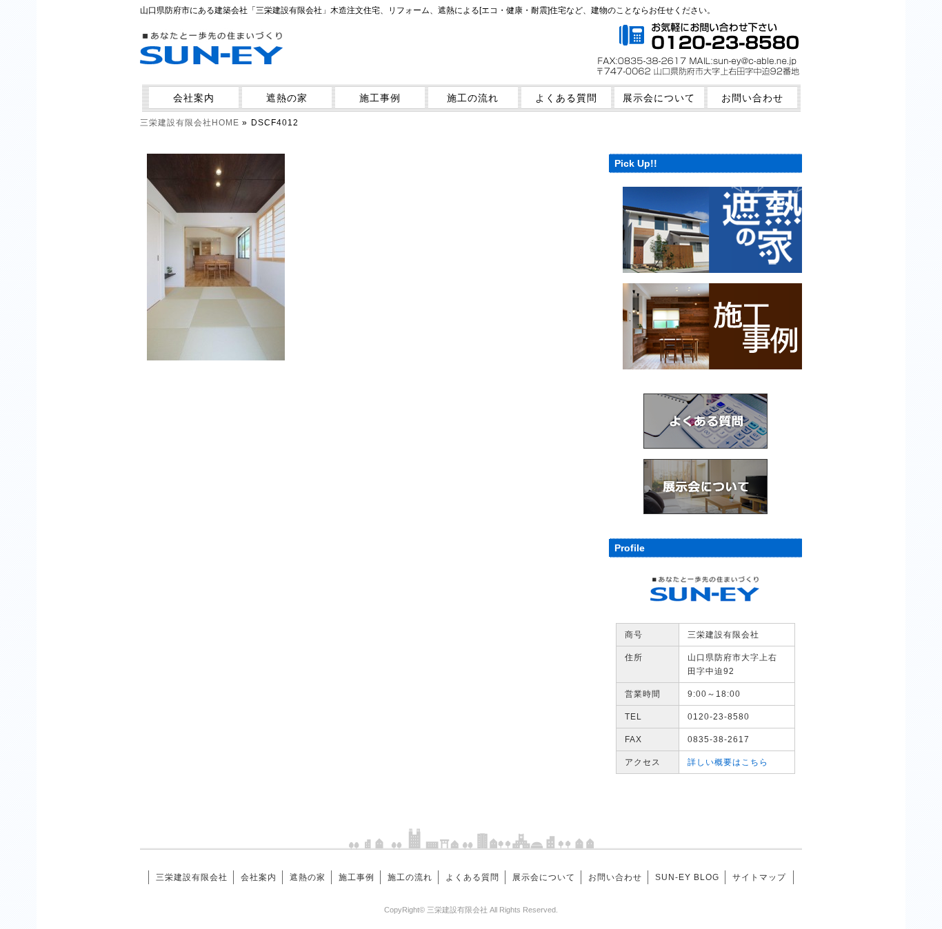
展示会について (659, 97)
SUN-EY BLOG (687, 877)
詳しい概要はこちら (728, 762)
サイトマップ (759, 877)
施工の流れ (473, 97)
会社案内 (193, 97)
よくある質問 (566, 97)
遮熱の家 (287, 97)
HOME (189, 122)
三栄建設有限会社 (192, 877)
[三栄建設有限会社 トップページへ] (212, 73)
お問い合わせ (752, 97)
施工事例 (380, 97)
